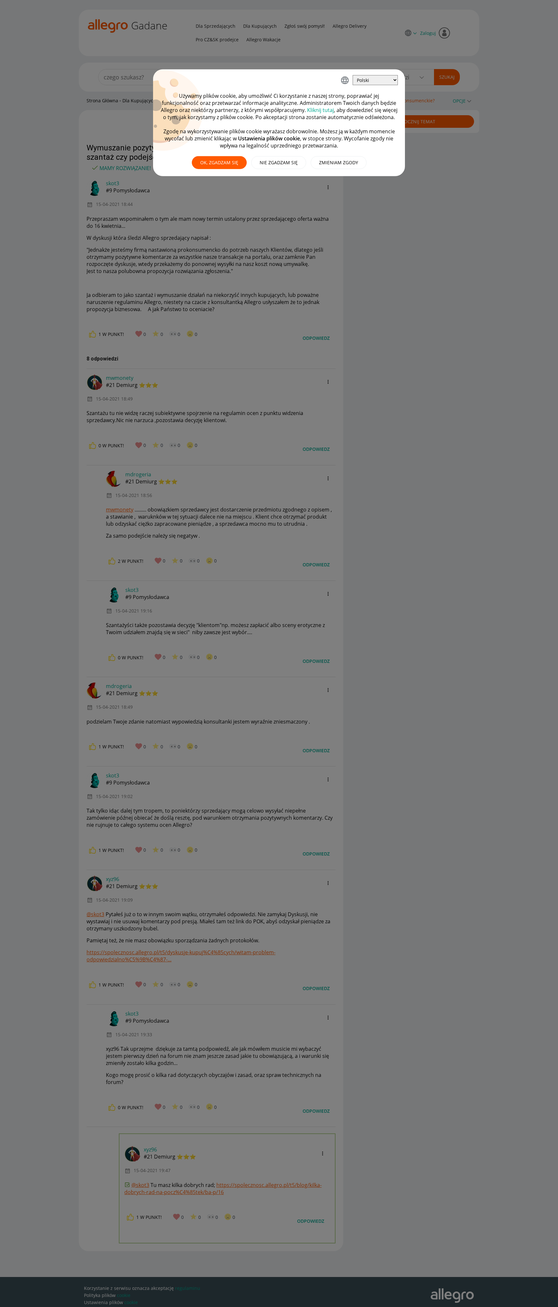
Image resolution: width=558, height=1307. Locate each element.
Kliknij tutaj (320, 110)
